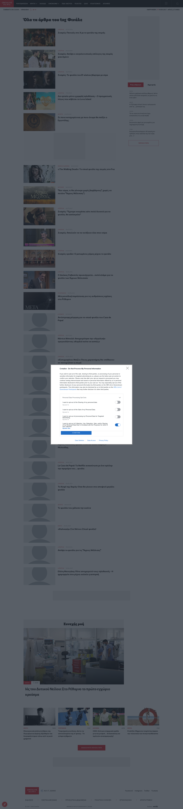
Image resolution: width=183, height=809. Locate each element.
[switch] (118, 402)
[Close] (128, 369)
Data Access (91, 440)
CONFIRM (76, 433)
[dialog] (91, 404)
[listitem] (91, 397)
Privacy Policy (103, 440)
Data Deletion (79, 440)
